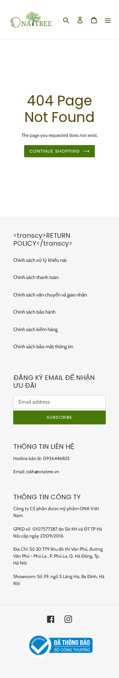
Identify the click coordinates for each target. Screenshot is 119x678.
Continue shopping (54, 151)
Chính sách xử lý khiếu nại (39, 260)
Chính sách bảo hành (34, 312)
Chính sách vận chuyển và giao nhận (50, 295)
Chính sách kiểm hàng (35, 329)
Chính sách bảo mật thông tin (43, 347)
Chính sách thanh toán (36, 277)
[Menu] (108, 20)
